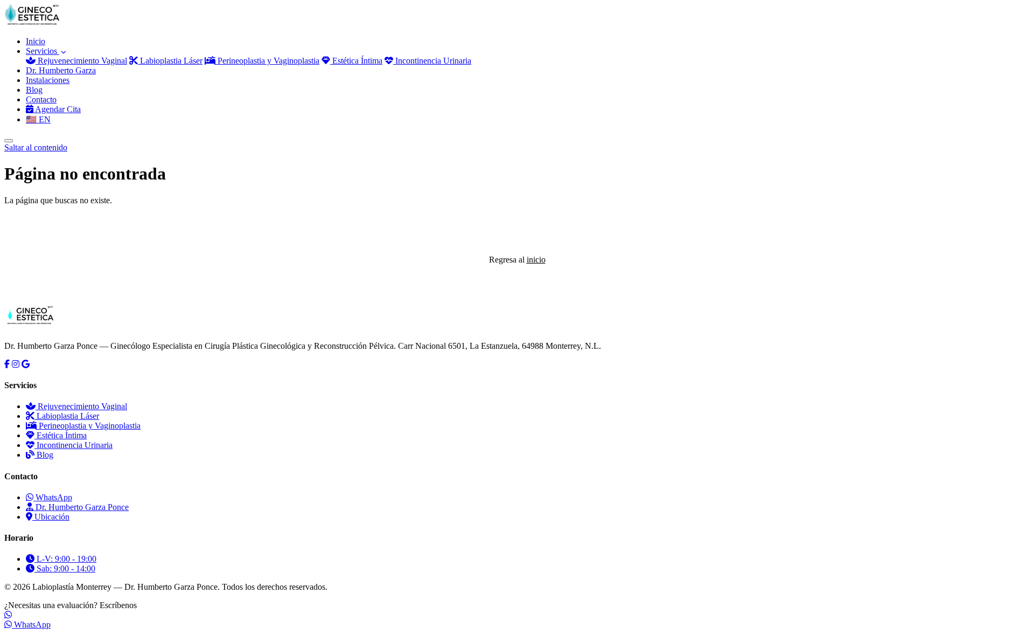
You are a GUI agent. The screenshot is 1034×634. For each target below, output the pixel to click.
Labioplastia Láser (170, 60)
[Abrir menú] (8, 140)
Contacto (41, 99)
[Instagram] (15, 364)
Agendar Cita (57, 109)
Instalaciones (47, 80)
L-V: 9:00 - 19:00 (65, 558)
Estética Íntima (356, 60)
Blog (34, 89)
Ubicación (50, 516)
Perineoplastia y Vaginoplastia (267, 60)
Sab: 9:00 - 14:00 (64, 568)
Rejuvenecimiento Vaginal (81, 60)
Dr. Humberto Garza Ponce (81, 507)
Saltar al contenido (35, 147)
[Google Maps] (26, 364)
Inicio (35, 41)
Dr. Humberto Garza (61, 70)
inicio (536, 259)
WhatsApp (52, 497)
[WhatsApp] (8, 614)
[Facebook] (7, 364)
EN (38, 119)
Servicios (42, 51)
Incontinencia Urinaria (432, 60)
